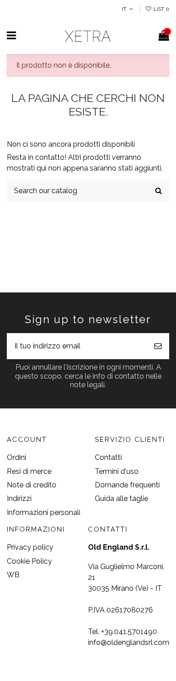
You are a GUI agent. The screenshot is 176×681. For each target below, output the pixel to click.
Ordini (16, 457)
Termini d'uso (117, 471)
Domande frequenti (127, 485)
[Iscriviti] (158, 346)
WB (13, 574)
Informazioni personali (43, 512)
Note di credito (31, 485)
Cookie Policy (29, 561)
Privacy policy (30, 547)
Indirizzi (19, 498)
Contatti (108, 457)
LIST (160, 9)
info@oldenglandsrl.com (128, 642)
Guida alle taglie (121, 498)
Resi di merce (29, 471)
